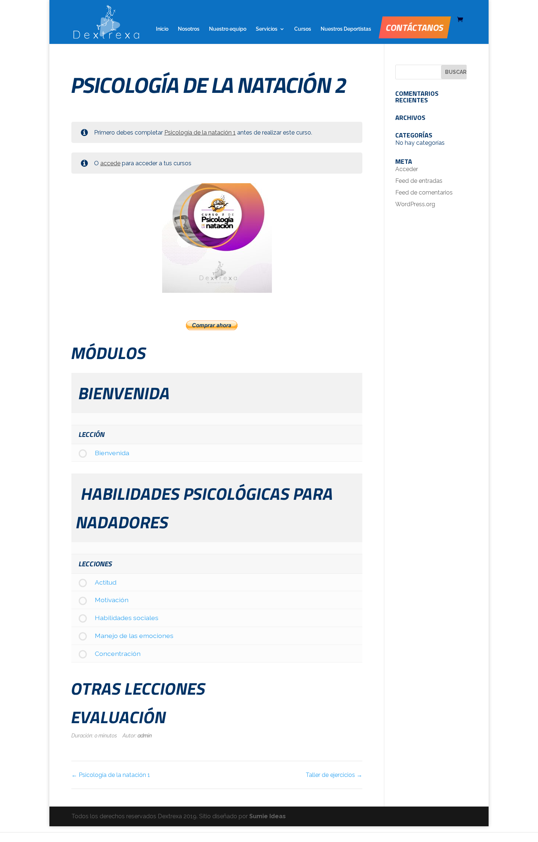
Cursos (302, 28)
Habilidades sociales (126, 618)
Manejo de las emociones (134, 635)
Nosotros (188, 28)
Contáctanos (415, 27)
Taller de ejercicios (331, 774)
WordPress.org (415, 204)
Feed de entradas (418, 180)
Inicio (162, 28)
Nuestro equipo (227, 28)
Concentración (118, 653)
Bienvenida (112, 453)
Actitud (105, 582)
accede (110, 163)
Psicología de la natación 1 (200, 132)
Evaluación (118, 717)
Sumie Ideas (267, 816)
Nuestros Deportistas (346, 28)
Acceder (406, 169)
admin (145, 735)
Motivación (111, 600)
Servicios (266, 28)
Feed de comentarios (424, 192)
